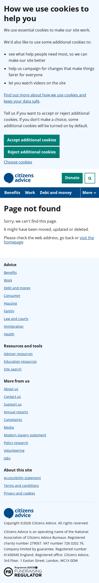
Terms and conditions (21, 485)
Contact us (12, 396)
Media (9, 427)
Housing (10, 303)
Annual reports (16, 412)
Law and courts (16, 318)
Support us (13, 404)
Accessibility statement (22, 478)
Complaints (13, 419)
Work (30, 192)
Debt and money (56, 192)
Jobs (7, 458)
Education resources (20, 361)
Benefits (12, 192)
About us (11, 389)
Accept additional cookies (31, 140)
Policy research (16, 442)
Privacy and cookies (19, 493)
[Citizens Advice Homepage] (19, 178)
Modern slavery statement (25, 435)
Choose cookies (18, 162)
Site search (13, 369)
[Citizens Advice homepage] (19, 513)
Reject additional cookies (32, 152)
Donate (72, 177)
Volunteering (14, 450)
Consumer (12, 295)
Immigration (14, 326)
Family (9, 311)
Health (9, 334)
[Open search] (90, 178)
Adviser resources (18, 353)
